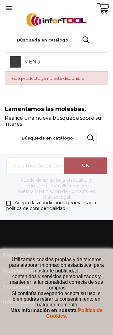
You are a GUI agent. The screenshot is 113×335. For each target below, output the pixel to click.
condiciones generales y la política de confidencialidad (51, 205)
